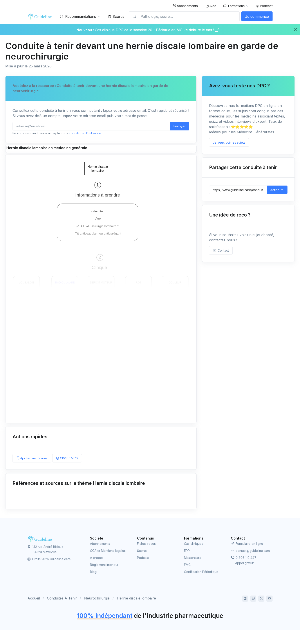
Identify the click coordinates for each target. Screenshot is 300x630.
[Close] (295, 30)
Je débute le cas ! (199, 30)
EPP (187, 550)
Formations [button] (236, 6)
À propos (96, 558)
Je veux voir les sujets (229, 142)
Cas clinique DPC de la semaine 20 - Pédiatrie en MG (139, 30)
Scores (117, 16)
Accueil (33, 598)
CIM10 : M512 (68, 458)
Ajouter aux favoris (33, 458)
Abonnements (187, 6)
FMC (187, 565)
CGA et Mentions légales (108, 550)
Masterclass (192, 558)
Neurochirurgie (97, 598)
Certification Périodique (201, 572)
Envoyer (179, 126)
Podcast (266, 6)
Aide (212, 6)
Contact (222, 250)
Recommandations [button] (80, 16)
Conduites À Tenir (62, 598)
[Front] (40, 16)
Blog (93, 572)
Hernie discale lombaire (136, 598)
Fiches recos (146, 543)
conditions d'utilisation (85, 133)
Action (274, 190)
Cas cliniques (193, 543)
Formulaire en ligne (249, 543)
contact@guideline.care (252, 550)
